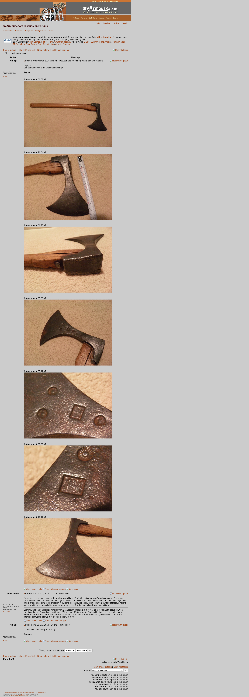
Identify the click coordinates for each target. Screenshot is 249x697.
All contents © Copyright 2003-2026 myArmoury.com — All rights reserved (24, 692)
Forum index (8, 31)
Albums (101, 18)
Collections (92, 18)
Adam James (34, 42)
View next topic (121, 667)
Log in (125, 23)
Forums (109, 18)
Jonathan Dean (118, 42)
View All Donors (62, 44)
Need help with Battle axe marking (53, 50)
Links (100, 1)
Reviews (83, 18)
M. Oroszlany (19, 44)
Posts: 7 (5, 76)
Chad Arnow (104, 42)
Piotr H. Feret (47, 42)
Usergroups (29, 31)
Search (106, 1)
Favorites (106, 23)
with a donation (104, 37)
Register (116, 23)
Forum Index (9, 50)
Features (75, 18)
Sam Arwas (31, 44)
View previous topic (103, 667)
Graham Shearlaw (62, 42)
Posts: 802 (6, 612)
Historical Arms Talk (26, 50)
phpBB (23, 694)
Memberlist (18, 31)
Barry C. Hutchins (46, 44)
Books (115, 18)
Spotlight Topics (40, 31)
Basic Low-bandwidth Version (19, 695)
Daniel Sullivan (91, 42)
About (94, 1)
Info (98, 23)
